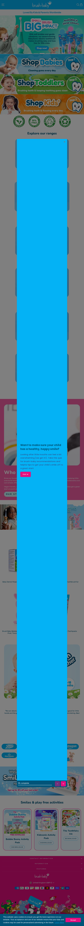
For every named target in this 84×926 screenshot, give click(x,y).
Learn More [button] (59, 922)
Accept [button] (73, 920)
